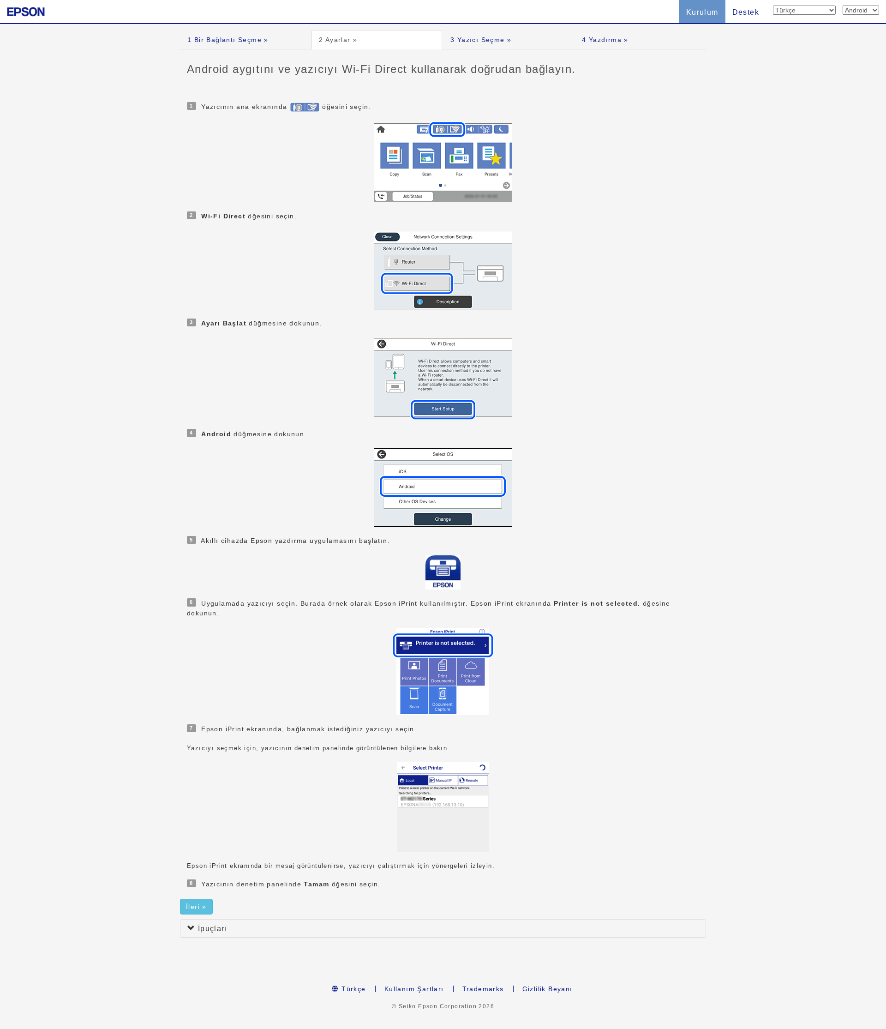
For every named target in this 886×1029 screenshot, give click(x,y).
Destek (745, 12)
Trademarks (483, 989)
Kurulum (702, 12)
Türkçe (352, 989)
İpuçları (211, 929)
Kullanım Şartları (414, 989)
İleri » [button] (196, 906)
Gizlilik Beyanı (547, 989)
